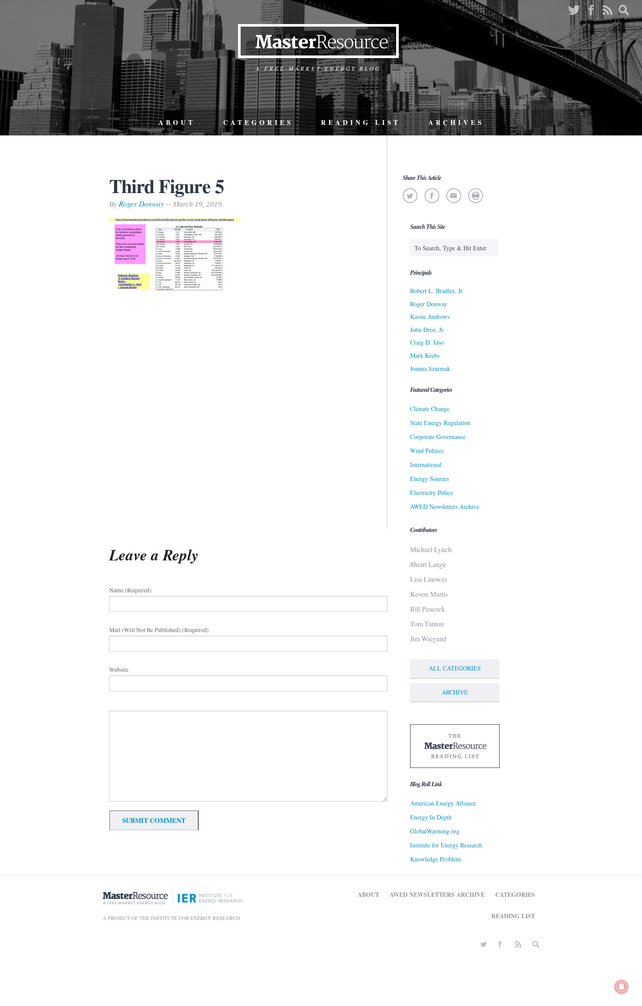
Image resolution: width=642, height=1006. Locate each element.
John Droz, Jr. (427, 329)
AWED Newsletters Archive (444, 506)
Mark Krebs (424, 355)
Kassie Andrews (429, 316)
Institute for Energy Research (446, 845)
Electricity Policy (431, 492)
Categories (258, 122)
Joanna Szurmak (430, 368)
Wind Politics (427, 450)
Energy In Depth (431, 817)
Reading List (360, 122)
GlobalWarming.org (434, 831)
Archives (456, 122)
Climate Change (429, 408)
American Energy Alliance (443, 803)
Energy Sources (429, 478)
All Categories (455, 668)
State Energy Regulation (440, 422)
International (426, 464)
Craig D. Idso (427, 342)
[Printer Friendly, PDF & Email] (475, 196)
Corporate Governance (438, 436)
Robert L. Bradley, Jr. (437, 291)
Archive (455, 692)
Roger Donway (141, 204)
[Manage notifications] (621, 987)
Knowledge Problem (435, 859)
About (177, 122)
